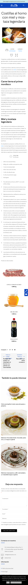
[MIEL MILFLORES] (14, 300)
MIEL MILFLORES (14, 312)
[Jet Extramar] (14, 5)
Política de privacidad (7, 568)
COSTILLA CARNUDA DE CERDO (14, 284)
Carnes (20, 51)
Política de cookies (7, 575)
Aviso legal (4, 571)
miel (14, 69)
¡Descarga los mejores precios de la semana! (14, 1)
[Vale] (26, 580)
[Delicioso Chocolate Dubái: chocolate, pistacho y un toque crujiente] (14, 422)
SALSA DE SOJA (14, 339)
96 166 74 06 (8, 558)
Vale (8, 582)
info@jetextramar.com (10, 554)
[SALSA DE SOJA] (14, 327)
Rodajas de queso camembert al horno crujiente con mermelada (6, 357)
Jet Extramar (12, 51)
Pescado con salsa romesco (22, 356)
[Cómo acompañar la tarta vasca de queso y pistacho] (14, 392)
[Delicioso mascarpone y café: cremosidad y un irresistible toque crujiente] (14, 457)
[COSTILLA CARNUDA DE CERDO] (14, 273)
